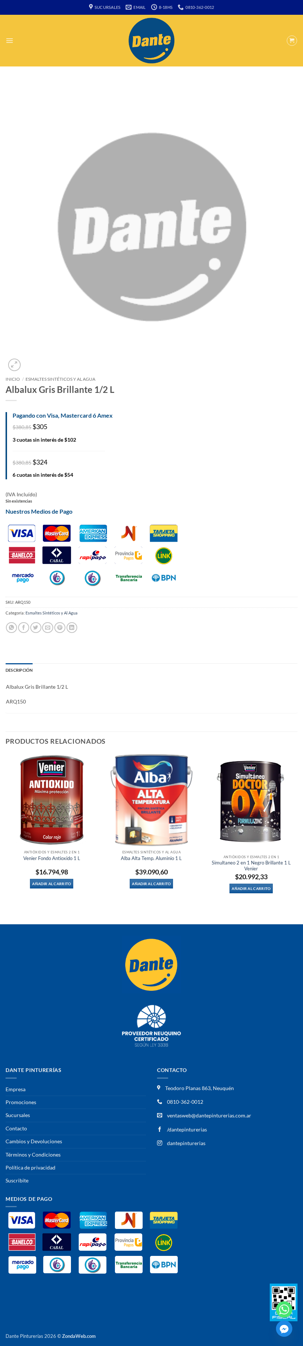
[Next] (297, 838)
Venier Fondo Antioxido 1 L (51, 858)
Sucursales (18, 1115)
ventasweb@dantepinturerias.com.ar (209, 1115)
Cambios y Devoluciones (34, 1141)
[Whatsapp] (284, 1309)
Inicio (13, 379)
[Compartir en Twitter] (35, 627)
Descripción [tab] (19, 670)
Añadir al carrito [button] (51, 883)
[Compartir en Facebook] (23, 627)
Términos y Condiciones (33, 1154)
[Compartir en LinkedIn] (72, 627)
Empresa (15, 1089)
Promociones (21, 1102)
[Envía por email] (47, 627)
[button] (9, 40)
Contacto (16, 1128)
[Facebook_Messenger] (284, 1329)
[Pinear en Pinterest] (59, 627)
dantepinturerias (185, 1143)
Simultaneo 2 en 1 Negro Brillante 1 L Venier (251, 865)
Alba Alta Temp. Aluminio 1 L (151, 858)
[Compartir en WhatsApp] (11, 627)
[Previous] (5, 838)
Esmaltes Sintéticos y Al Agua (60, 379)
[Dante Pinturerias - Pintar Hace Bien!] (151, 40)
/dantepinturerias (186, 1129)
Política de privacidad (30, 1167)
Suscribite (17, 1180)
